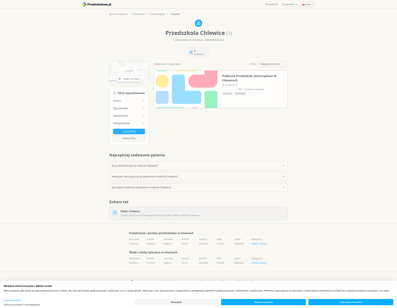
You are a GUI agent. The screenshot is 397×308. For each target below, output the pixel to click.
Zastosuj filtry (129, 131)
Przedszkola (139, 14)
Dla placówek (288, 4)
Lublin (237, 239)
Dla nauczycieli (271, 4)
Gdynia (167, 243)
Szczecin (151, 243)
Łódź (219, 239)
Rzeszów (203, 243)
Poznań (185, 239)
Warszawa (134, 239)
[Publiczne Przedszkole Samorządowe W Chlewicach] (186, 89)
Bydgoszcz (257, 239)
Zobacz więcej (259, 243)
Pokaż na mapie (131, 78)
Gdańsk (203, 239)
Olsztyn (220, 243)
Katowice (133, 243)
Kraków (150, 239)
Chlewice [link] (175, 14)
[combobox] (273, 64)
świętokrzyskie (157, 14)
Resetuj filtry (129, 138)
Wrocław (168, 239)
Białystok (238, 243)
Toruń (185, 243)
